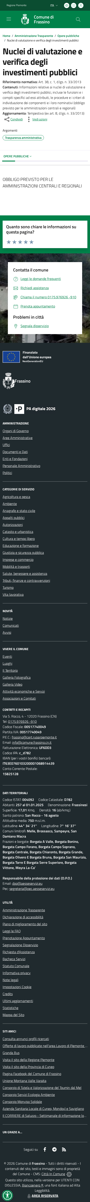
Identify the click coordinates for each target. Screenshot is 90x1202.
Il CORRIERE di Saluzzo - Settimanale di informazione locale (46, 1115)
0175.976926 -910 (22, 721)
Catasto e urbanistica (18, 531)
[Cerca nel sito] (78, 19)
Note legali (10, 979)
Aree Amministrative (18, 437)
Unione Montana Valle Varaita (24, 1080)
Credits (8, 993)
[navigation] (8, 19)
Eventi (7, 656)
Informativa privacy (17, 972)
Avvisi (7, 632)
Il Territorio (10, 670)
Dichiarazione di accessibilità (23, 917)
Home (6, 35)
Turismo (8, 587)
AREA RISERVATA (45, 1195)
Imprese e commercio (18, 559)
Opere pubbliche (68, 35)
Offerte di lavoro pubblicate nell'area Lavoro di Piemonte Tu (45, 1045)
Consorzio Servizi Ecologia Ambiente (29, 1094)
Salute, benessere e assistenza (25, 573)
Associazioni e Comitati (19, 698)
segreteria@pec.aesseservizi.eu (31, 888)
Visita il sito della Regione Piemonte (28, 1059)
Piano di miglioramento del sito (25, 924)
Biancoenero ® (32, 1185)
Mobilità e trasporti (16, 566)
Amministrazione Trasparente (34, 35)
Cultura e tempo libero (19, 538)
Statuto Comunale (16, 965)
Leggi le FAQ (12, 931)
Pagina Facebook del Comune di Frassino (32, 1073)
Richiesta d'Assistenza (19, 952)
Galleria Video (12, 684)
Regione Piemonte (16, 5)
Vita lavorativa (13, 594)
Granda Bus (11, 1052)
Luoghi (7, 663)
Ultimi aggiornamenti (18, 1000)
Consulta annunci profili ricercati (26, 1038)
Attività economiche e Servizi (24, 691)
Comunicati (11, 625)
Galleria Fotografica (17, 677)
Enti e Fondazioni (15, 458)
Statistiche (10, 1007)
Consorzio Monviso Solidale (22, 1101)
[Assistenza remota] (69, 1173)
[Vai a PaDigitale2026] (29, 408)
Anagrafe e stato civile (19, 510)
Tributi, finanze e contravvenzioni (26, 580)
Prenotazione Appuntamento (24, 938)
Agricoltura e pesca (16, 496)
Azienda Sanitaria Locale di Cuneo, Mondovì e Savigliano (43, 1108)
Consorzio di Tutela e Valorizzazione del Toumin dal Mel (42, 1087)
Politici (7, 472)
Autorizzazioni (13, 524)
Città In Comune (53, 1173)
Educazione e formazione (21, 545)
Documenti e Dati (15, 451)
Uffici (6, 444)
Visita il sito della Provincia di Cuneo (28, 1066)
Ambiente (10, 503)
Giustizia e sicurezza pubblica (23, 552)
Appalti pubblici (13, 517)
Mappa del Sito (13, 1014)
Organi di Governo (16, 430)
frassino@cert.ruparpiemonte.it (34, 737)
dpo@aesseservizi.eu (27, 883)
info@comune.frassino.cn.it (32, 742)
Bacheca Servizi (14, 959)
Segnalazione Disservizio (20, 945)
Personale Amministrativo (21, 465)
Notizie (8, 618)
